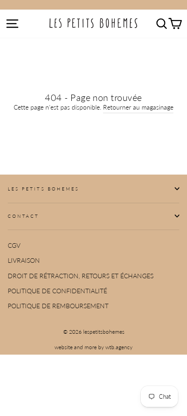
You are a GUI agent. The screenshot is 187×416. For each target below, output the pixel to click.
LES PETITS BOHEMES (43, 188)
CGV (14, 245)
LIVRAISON (24, 260)
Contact (23, 216)
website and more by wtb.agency (93, 347)
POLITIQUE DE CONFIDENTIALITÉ (57, 291)
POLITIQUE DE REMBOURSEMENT (58, 306)
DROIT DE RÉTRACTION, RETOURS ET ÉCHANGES (80, 276)
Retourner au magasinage (138, 107)
